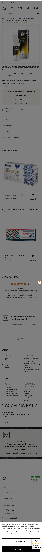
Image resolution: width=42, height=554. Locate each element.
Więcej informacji (8, 536)
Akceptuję (21, 549)
